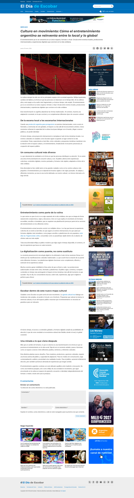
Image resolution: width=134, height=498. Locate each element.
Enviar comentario (80, 416)
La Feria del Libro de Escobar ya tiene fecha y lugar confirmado (104, 112)
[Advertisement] (53, 189)
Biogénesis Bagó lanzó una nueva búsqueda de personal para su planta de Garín (104, 99)
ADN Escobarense (58, 487)
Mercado (24, 27)
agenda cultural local (69, 295)
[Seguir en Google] (112, 482)
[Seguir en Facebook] (93, 482)
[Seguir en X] (89, 482)
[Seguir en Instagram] (97, 482)
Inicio (21, 11)
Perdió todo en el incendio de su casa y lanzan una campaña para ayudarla (104, 295)
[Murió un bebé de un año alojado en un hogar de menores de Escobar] (92, 106)
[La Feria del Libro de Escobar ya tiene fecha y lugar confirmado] (92, 113)
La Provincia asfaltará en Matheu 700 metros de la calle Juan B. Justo (103, 282)
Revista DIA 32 (81, 487)
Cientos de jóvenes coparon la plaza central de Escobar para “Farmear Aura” (105, 93)
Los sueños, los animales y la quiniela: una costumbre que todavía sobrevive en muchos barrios (52, 446)
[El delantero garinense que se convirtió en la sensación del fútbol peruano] (92, 119)
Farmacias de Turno (37, 1)
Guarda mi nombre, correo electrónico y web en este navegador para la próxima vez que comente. (52, 412)
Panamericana (50, 11)
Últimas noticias (29, 11)
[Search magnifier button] (112, 6)
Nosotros (22, 1)
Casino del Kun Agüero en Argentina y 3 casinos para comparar (73, 445)
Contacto (29, 1)
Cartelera (43, 11)
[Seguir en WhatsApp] (104, 482)
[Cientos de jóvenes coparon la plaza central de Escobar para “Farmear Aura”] (92, 93)
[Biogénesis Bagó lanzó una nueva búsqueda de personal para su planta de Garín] (92, 100)
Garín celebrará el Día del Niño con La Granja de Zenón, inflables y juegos (104, 289)
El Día (38, 6)
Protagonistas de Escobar (70, 487)
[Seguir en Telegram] (108, 482)
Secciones (58, 11)
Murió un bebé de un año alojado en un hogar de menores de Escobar (103, 106)
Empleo (36, 11)
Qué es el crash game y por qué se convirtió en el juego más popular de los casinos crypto (53, 467)
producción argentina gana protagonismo (41, 124)
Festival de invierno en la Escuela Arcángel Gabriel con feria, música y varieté (104, 308)
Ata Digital (63, 491)
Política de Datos (48, 487)
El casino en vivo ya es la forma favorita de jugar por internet (75, 466)
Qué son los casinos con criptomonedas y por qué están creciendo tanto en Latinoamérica (30, 468)
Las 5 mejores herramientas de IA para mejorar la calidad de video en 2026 (30, 445)
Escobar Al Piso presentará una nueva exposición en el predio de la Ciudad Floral (104, 302)
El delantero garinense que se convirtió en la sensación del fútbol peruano (105, 119)
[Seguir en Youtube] (100, 482)
